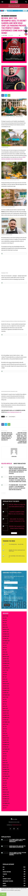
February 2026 (6, 629)
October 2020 (5, 774)
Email (6, 586)
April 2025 (5, 652)
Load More (14, 533)
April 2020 (5, 787)
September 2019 (6, 803)
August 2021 (5, 751)
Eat (5, 13)
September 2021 (6, 749)
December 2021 (6, 742)
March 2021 (5, 762)
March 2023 (5, 708)
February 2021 (6, 765)
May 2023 (5, 704)
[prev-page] (2, 493)
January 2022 (6, 740)
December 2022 (6, 715)
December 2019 (6, 796)
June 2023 (5, 701)
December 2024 (6, 661)
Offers (7, 594)
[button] (2, 2)
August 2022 (5, 724)
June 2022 (5, 728)
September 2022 (6, 722)
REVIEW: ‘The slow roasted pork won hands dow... (17, 550)
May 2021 (5, 758)
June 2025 (5, 647)
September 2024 (6, 667)
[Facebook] (2, 95)
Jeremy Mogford (12, 416)
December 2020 (6, 769)
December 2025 (6, 634)
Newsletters (8, 592)
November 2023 (6, 690)
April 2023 (5, 706)
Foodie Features (6, 15)
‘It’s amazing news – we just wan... (16, 544)
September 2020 (6, 776)
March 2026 (5, 627)
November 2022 (6, 717)
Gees (6, 416)
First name (7, 580)
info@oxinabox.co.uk (16, 825)
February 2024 (6, 683)
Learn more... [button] (17, 890)
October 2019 (5, 801)
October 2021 (5, 746)
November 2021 (6, 744)
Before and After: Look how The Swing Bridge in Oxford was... (17, 846)
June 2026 (5, 620)
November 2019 (6, 798)
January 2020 (6, 794)
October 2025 (5, 638)
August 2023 (5, 697)
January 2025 (6, 658)
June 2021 (5, 755)
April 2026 (5, 625)
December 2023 (6, 688)
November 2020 (6, 771)
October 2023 (5, 692)
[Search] (26, 2)
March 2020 (5, 789)
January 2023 (6, 713)
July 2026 (5, 618)
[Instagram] (14, 828)
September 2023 (6, 695)
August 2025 (5, 643)
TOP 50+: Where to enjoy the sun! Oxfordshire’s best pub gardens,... (17, 853)
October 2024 (5, 665)
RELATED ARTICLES (6, 463)
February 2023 (6, 710)
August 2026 (5, 615)
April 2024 (5, 679)
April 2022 (5, 733)
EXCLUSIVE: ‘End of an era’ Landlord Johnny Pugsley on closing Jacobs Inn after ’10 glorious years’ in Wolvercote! (7, 436)
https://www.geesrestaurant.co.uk (14, 412)
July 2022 (5, 726)
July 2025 (5, 645)
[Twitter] (5, 95)
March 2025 (5, 654)
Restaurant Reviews (13, 15)
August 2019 (5, 805)
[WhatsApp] (9, 95)
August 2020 (5, 778)
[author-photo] (14, 454)
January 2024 (6, 685)
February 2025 (6, 656)
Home (2, 13)
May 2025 (5, 649)
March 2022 (5, 735)
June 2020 (5, 783)
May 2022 (5, 731)
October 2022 (5, 719)
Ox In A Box (5, 35)
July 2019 (5, 807)
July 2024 (5, 672)
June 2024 (5, 674)
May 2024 (5, 676)
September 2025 (6, 640)
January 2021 (6, 767)
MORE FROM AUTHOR (20, 463)
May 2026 (5, 622)
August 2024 (5, 670)
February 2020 (6, 792)
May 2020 (5, 785)
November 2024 (6, 663)
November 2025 (6, 636)
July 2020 (5, 780)
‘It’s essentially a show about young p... (16, 556)
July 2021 (5, 753)
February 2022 (6, 737)
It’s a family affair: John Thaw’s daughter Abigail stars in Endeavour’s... (17, 840)
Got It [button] (3, 894)
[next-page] (4, 493)
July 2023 (5, 699)
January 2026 (6, 631)
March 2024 (5, 681)
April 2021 (5, 760)
